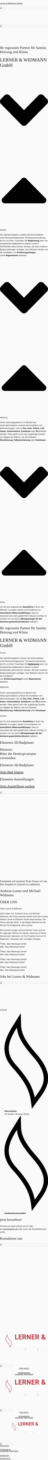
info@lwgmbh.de (10, 1229)
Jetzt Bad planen (11, 772)
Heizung (3, 417)
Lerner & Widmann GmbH (11, 3)
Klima (2, 602)
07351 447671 (24, 1368)
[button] (24, 151)
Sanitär (3, 230)
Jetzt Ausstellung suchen (17, 786)
